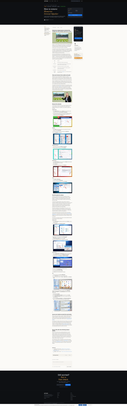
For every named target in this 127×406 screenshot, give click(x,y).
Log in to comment (69, 366)
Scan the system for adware (46, 35)
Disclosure (72, 398)
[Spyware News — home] (50, 393)
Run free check (68, 384)
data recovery (66, 340)
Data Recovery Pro (58, 341)
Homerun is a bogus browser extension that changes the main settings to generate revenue (47, 29)
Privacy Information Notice (73, 396)
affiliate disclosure (55, 403)
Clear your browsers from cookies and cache (47, 32)
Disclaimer (72, 397)
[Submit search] (71, 1)
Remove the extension (47, 33)
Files (57, 396)
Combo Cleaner (69, 213)
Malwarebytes (54, 214)
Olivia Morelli (47, 19)
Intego (63, 71)
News (57, 397)
